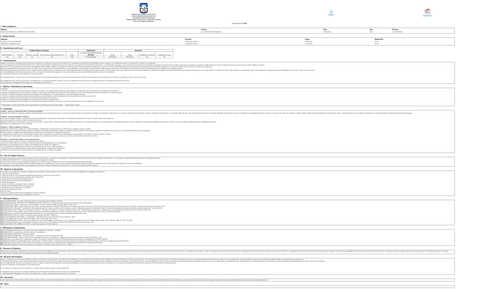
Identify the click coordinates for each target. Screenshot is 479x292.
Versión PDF (427, 15)
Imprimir (331, 14)
